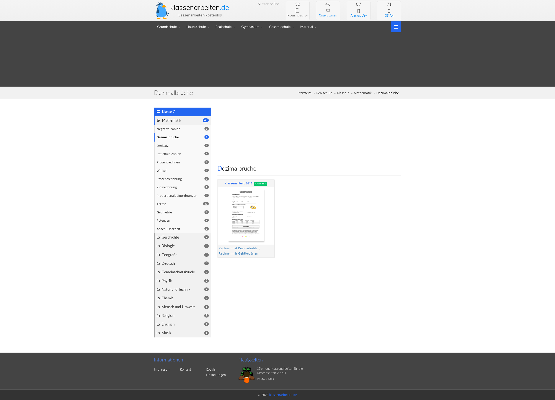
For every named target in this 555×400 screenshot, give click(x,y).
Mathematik (363, 93)
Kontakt (185, 369)
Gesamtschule (280, 27)
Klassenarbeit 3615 (239, 183)
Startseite (305, 93)
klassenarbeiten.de (283, 395)
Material (306, 27)
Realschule (223, 27)
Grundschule (167, 27)
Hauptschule (196, 27)
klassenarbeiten (199, 7)
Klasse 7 (343, 93)
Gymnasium (250, 27)
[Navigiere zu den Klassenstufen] (394, 26)
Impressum (162, 369)
